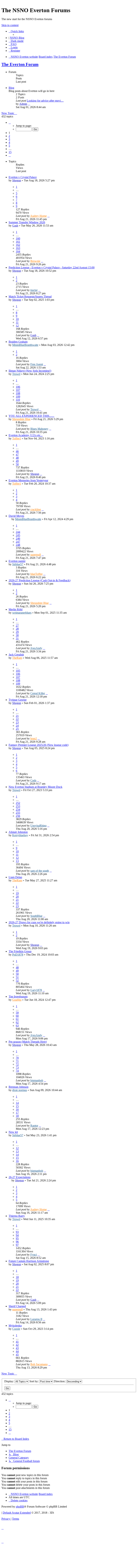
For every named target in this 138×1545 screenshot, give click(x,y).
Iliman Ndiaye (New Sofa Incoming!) (30, 370)
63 (17, 1025)
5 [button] (9, 145)
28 (17, 628)
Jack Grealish (16, 654)
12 (17, 325)
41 (17, 1341)
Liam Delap (15, 877)
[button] (10, 122)
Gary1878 (36, 990)
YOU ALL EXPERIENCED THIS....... (31, 415)
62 (17, 1022)
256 (18, 815)
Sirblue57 (17, 564)
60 (17, 1015)
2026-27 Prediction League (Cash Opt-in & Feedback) (39, 580)
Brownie (35, 261)
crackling (35, 509)
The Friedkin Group (20, 951)
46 (17, 451)
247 (18, 541)
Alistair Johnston (18, 832)
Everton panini (17, 561)
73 (17, 1067)
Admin (23, 103)
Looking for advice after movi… (45, 100)
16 (17, 1109)
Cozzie (16, 1328)
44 (17, 1351)
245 (18, 535)
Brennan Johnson (18, 1086)
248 (18, 544)
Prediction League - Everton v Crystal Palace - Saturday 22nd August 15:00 (52, 267)
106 (18, 386)
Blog (11, 87)
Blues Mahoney (39, 428)
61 (17, 1019)
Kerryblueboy (20, 835)
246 (18, 538)
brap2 (33, 738)
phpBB (20, 1506)
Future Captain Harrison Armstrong (29, 1261)
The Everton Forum (19, 64)
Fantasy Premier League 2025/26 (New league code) (38, 744)
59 (17, 1012)
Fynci (33, 1254)
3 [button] (9, 139)
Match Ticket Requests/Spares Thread (30, 296)
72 (17, 1064)
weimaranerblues (21, 612)
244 (18, 532)
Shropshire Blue (21, 419)
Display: (9, 1381)
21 (17, 715)
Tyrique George (18, 699)
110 (18, 399)
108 (18, 393)
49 (17, 461)
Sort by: (34, 1381)
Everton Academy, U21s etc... (26, 435)
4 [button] (9, 142)
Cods (33, 780)
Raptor (34, 1125)
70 (17, 1057)
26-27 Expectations (20, 1177)
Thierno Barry (17, 1215)
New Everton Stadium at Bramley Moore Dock (35, 786)
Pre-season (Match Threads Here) (28, 1041)
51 (17, 977)
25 (17, 728)
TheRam (17, 657)
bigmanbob (36, 1080)
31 (17, 638)
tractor (34, 290)
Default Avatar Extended (17, 1512)
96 (17, 1241)
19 (17, 893)
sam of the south (39, 870)
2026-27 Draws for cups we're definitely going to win (39, 922)
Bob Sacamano (39, 1364)
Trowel (16, 373)
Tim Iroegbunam (18, 996)
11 (17, 322)
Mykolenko (15, 1325)
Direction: (60, 1381)
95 (17, 1238)
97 (17, 1244)
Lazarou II (36, 1319)
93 (17, 1232)
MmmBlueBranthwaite (25, 344)
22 (17, 719)
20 (17, 896)
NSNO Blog (17, 37)
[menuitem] (13, 44)
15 (17, 1106)
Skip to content (10, 25)
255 (18, 812)
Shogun (16, 180)
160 (18, 238)
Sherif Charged (17, 1306)
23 (17, 722)
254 (18, 809)
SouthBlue (36, 915)
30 (17, 635)
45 (17, 1354)
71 (17, 1061)
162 (18, 244)
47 (17, 454)
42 (17, 1344)
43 (17, 1348)
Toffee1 (16, 438)
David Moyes (16, 515)
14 (17, 1102)
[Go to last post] (48, 215)
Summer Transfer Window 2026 (27, 222)
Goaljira (16, 999)
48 (17, 457)
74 (17, 1070)
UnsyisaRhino (38, 825)
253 (18, 806)
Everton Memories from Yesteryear (28, 480)
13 (17, 861)
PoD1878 (17, 954)
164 (18, 251)
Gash (15, 225)
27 (17, 625)
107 (18, 390)
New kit (13, 1132)
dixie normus (19, 1090)
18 (17, 1115)
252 (18, 802)
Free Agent (36, 364)
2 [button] (9, 135)
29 (17, 632)
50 (17, 464)
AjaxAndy (36, 648)
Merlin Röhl (15, 609)
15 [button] (10, 152)
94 (17, 1235)
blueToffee (36, 573)
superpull (35, 554)
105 (18, 670)
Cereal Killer (37, 693)
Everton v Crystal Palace (23, 177)
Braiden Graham (18, 341)
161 (18, 241)
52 (17, 980)
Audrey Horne (38, 215)
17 (17, 1112)
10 (17, 319)
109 (18, 396)
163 (18, 248)
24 (17, 725)
